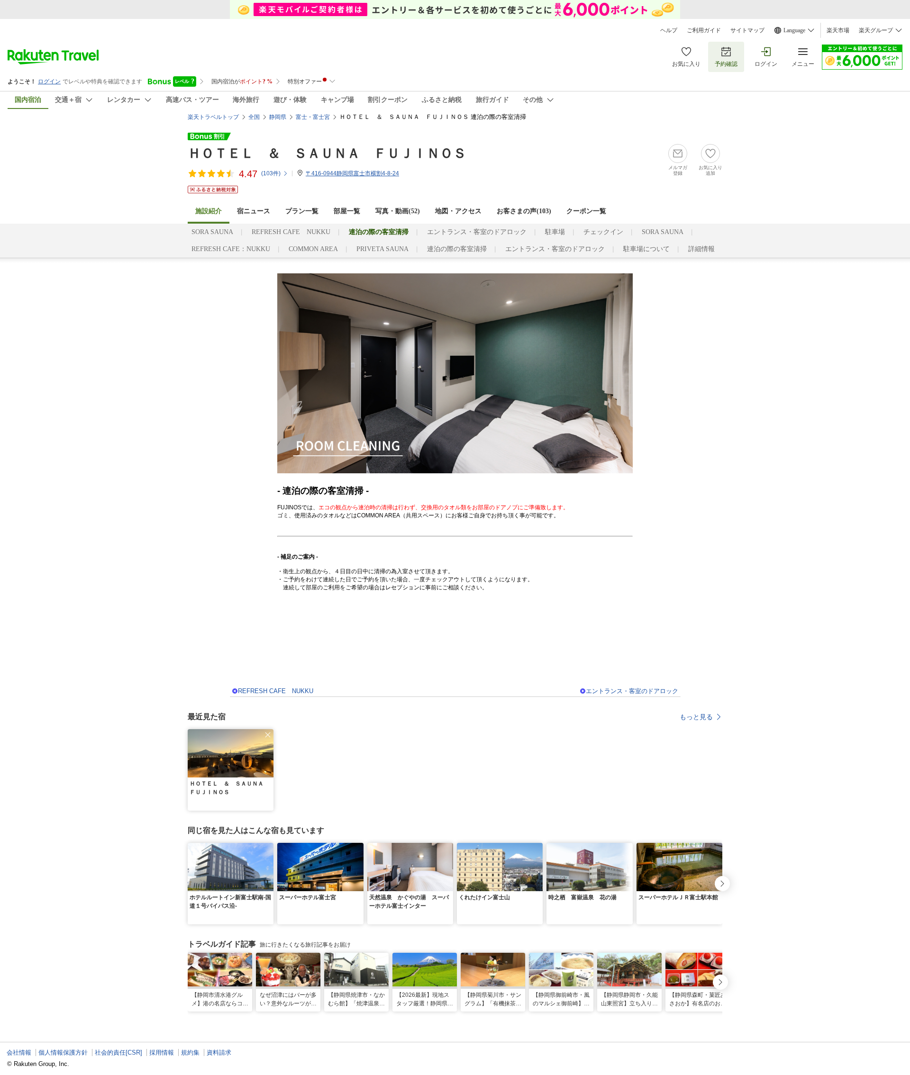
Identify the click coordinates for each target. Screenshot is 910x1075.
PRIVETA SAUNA (382, 249)
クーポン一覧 (586, 211)
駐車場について (646, 249)
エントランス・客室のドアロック (477, 231)
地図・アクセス (458, 211)
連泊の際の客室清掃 (457, 249)
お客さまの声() (524, 211)
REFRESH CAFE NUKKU (291, 231)
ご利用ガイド (704, 30)
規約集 (190, 1052)
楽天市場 (838, 30)
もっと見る (696, 717)
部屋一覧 (347, 211)
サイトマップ (747, 30)
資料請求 (219, 1052)
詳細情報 (701, 249)
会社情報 (19, 1052)
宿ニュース (253, 211)
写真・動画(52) (397, 211)
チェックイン (603, 231)
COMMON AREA (313, 249)
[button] (267, 735)
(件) (271, 173)
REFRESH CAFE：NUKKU (230, 249)
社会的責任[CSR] (118, 1052)
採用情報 (161, 1052)
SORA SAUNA (212, 231)
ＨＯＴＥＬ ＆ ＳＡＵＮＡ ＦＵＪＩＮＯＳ (327, 153)
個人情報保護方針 (63, 1052)
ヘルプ (668, 30)
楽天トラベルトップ (213, 117)
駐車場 (555, 231)
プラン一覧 (301, 211)
